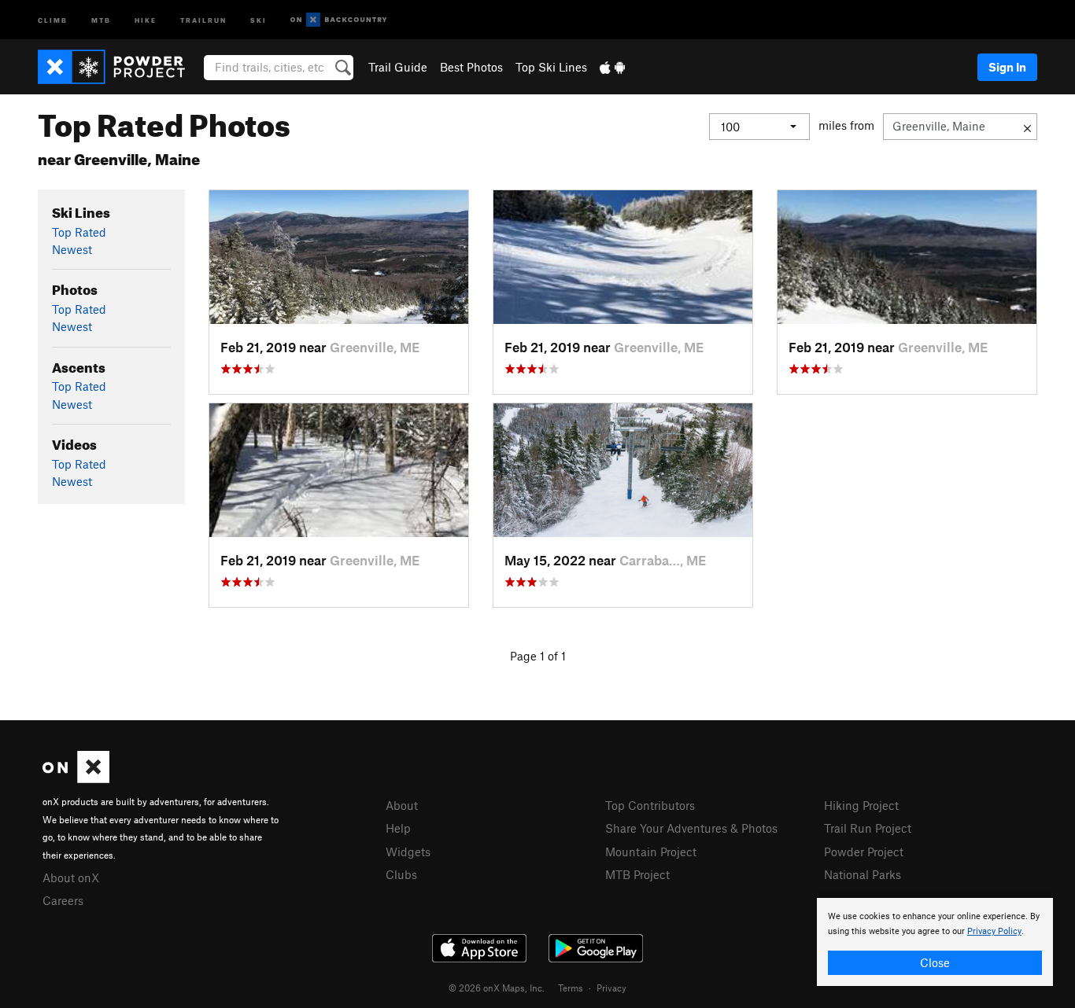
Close (935, 962)
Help (398, 828)
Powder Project (863, 851)
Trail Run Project (867, 828)
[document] (935, 942)
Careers (62, 900)
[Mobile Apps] (612, 67)
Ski (258, 19)
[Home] (119, 67)
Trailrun (203, 19)
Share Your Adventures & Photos (691, 828)
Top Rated (79, 232)
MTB (101, 19)
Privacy (611, 987)
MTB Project (637, 874)
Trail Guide (397, 67)
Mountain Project (650, 851)
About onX (70, 877)
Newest (72, 249)
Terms (570, 987)
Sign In (1007, 67)
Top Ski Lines (551, 67)
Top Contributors (650, 805)
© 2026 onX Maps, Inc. (497, 987)
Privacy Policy (994, 931)
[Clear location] (1027, 126)
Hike (146, 19)
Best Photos (471, 67)
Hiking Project (861, 805)
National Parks (862, 874)
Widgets (408, 851)
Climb (53, 19)
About (402, 805)
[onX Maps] (75, 778)
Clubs (401, 874)
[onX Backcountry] (339, 20)
